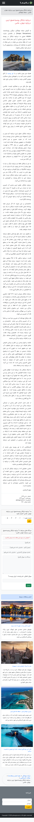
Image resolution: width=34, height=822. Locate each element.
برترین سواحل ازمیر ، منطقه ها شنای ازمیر (20, 711)
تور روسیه (10, 73)
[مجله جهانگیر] (26, 3)
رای (29, 521)
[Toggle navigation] (3, 3)
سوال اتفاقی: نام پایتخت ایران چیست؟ (19, 576)
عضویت (28, 807)
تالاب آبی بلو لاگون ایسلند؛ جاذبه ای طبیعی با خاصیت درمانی (17, 750)
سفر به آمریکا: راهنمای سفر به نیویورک (21, 666)
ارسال (28, 585)
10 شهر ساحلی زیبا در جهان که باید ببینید (21, 626)
